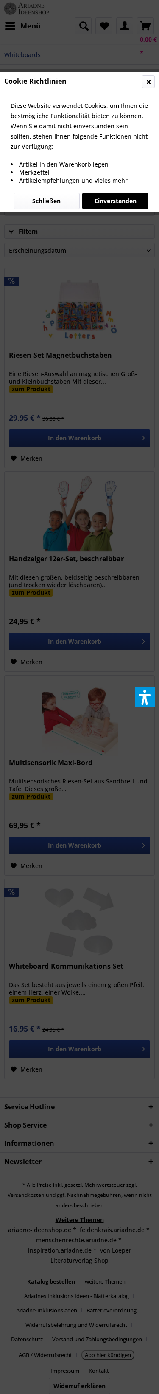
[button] (145, 697)
